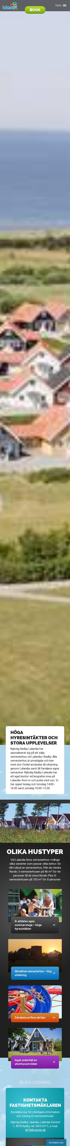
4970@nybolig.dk (35, 1130)
